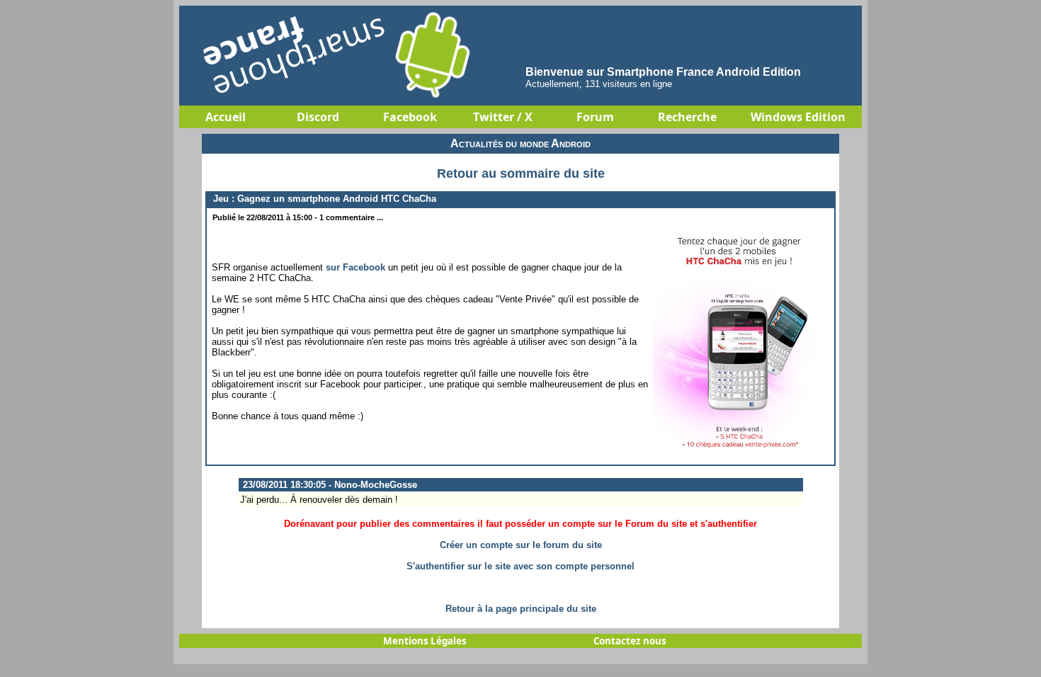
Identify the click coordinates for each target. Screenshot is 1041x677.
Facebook (410, 117)
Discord (318, 117)
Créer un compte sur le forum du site (521, 545)
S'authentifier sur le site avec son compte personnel (520, 566)
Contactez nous (629, 641)
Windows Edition (798, 117)
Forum (595, 117)
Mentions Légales (425, 641)
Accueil (225, 117)
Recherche (687, 117)
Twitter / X (503, 117)
